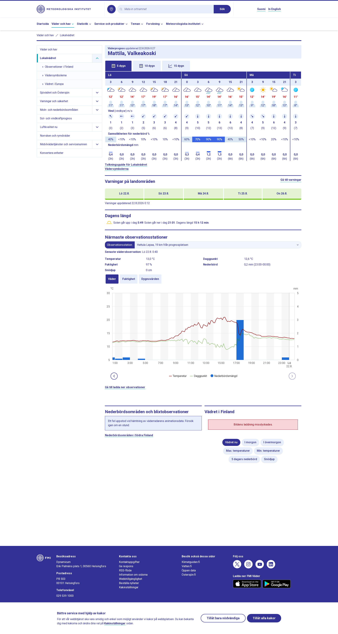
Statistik (82, 23)
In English (274, 9)
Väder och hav (61, 23)
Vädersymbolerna (117, 169)
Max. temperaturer (238, 450)
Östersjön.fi (189, 574)
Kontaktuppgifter (129, 562)
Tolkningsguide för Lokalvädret (126, 164)
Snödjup (269, 459)
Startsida (43, 23)
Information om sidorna (133, 574)
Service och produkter (109, 23)
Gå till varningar (290, 179)
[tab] (118, 66)
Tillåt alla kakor (264, 618)
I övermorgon (272, 442)
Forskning (153, 23)
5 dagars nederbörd (244, 459)
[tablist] (203, 65)
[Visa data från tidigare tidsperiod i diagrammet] (114, 376)
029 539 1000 (65, 595)
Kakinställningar (128, 587)
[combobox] (168, 9)
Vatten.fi (187, 566)
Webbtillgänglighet (130, 579)
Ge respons (126, 566)
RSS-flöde (125, 570)
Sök (222, 9)
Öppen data (189, 570)
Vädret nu (231, 442)
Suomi (261, 9)
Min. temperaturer (268, 450)
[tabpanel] (203, 116)
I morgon (250, 442)
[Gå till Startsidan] (69, 9)
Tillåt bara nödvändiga (223, 618)
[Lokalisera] (111, 9)
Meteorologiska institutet (183, 23)
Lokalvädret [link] (67, 35)
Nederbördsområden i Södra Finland (129, 435)
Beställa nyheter (129, 583)
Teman (135, 23)
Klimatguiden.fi (191, 562)
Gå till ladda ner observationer (125, 387)
